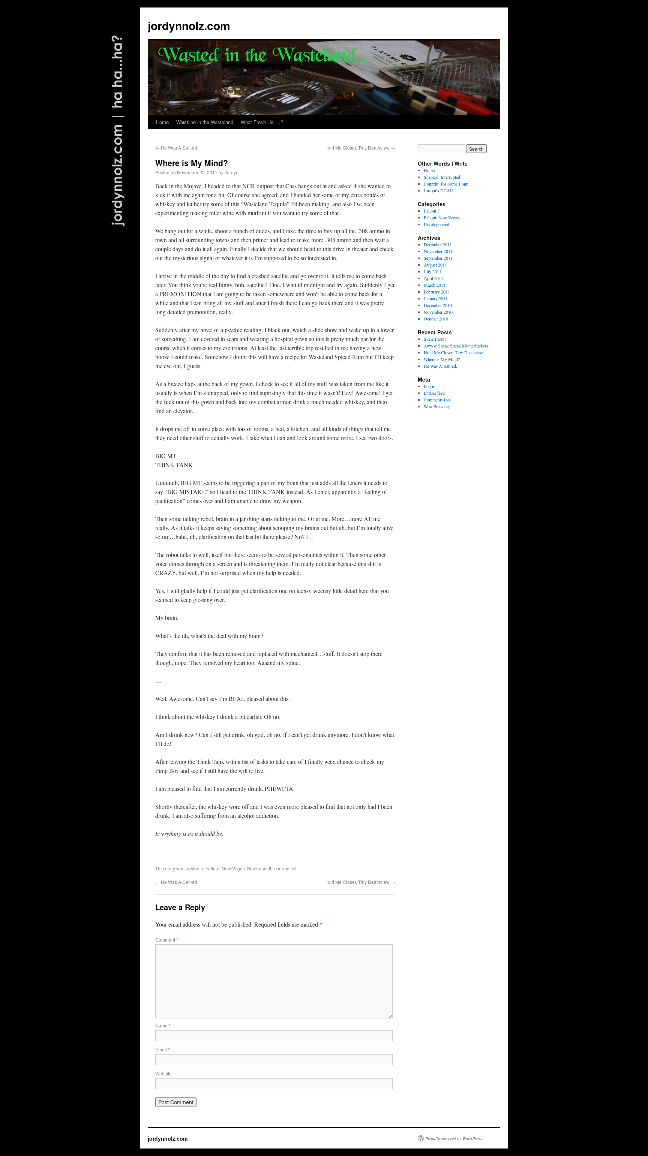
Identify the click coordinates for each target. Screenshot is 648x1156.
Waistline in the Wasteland (204, 122)
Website (163, 1073)
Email (162, 1049)
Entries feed (434, 393)
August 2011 (435, 265)
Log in (429, 386)
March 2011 (435, 285)
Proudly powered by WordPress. (454, 1138)
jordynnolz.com (189, 25)
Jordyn (231, 172)
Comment (166, 939)
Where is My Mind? (442, 359)
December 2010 (438, 305)
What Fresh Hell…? (262, 122)
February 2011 (437, 292)
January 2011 (436, 298)
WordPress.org (437, 406)
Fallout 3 (432, 211)
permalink (286, 868)
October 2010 (436, 319)
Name (163, 1025)
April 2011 (433, 278)
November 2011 (438, 251)
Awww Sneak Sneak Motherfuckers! (457, 346)
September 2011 (438, 258)
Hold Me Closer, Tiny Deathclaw (359, 147)
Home (162, 122)
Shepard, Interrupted (442, 177)
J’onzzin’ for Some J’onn (446, 184)
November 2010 (438, 312)
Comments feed (438, 400)
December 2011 (438, 244)
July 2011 (432, 271)
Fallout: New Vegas (225, 868)
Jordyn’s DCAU (438, 190)
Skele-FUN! (435, 339)
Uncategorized (436, 224)
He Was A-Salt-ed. (176, 147)
